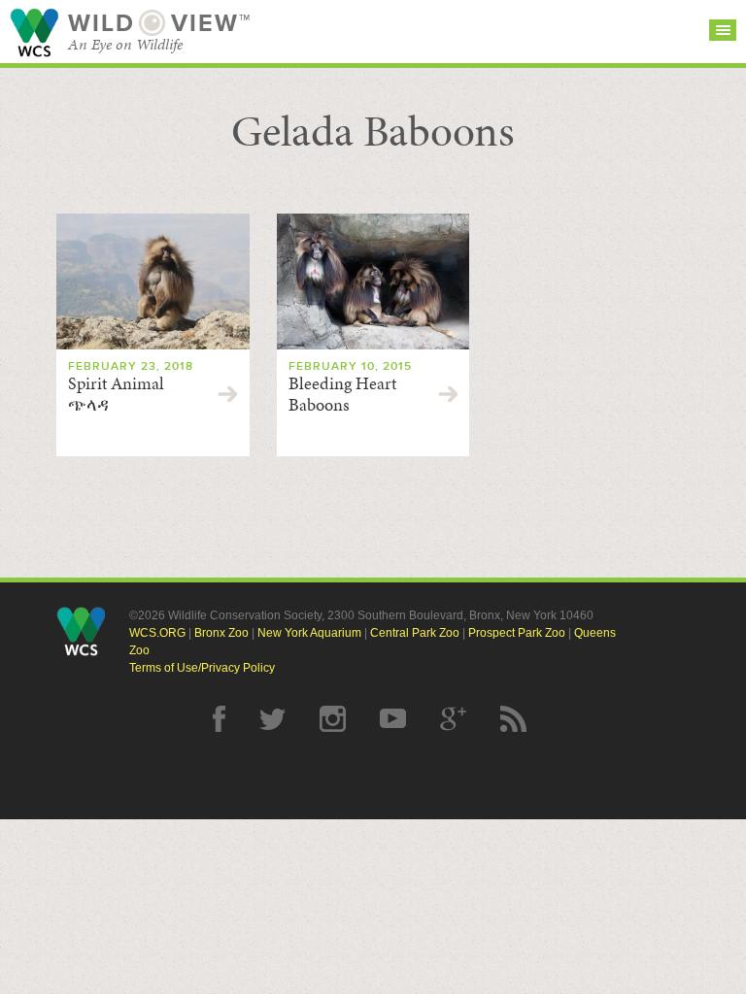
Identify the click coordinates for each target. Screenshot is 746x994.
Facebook (219, 719)
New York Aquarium (309, 633)
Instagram (333, 719)
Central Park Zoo (414, 633)
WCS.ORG (157, 633)
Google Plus (453, 719)
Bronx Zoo (221, 633)
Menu (722, 30)
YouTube (393, 719)
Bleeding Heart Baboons (342, 394)
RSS (513, 719)
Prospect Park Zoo (516, 633)
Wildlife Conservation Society (34, 32)
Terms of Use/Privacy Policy (202, 668)
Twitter (272, 719)
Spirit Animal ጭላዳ (116, 394)
